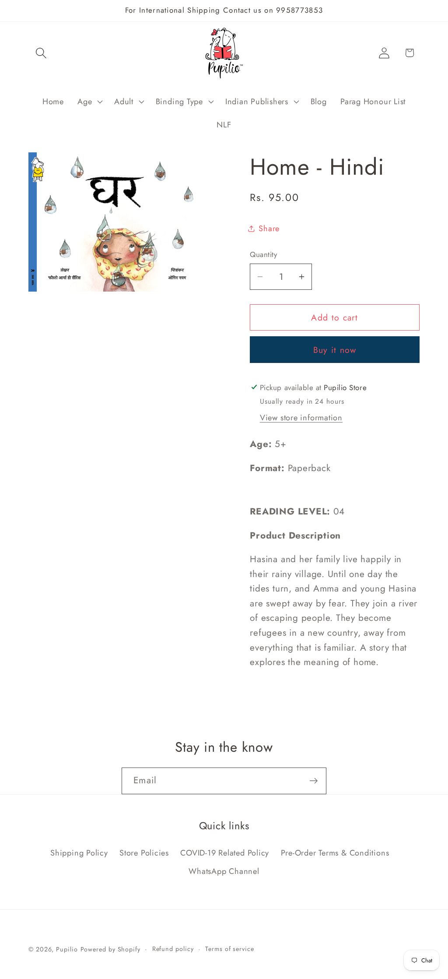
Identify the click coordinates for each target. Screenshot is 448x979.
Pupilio (66, 949)
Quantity (263, 255)
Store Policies (144, 853)
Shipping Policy (79, 853)
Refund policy (173, 948)
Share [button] (269, 228)
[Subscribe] (313, 781)
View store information (301, 417)
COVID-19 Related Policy (224, 853)
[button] (40, 52)
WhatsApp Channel (224, 871)
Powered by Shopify (110, 949)
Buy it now (335, 350)
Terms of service (229, 948)
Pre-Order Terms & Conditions (335, 853)
